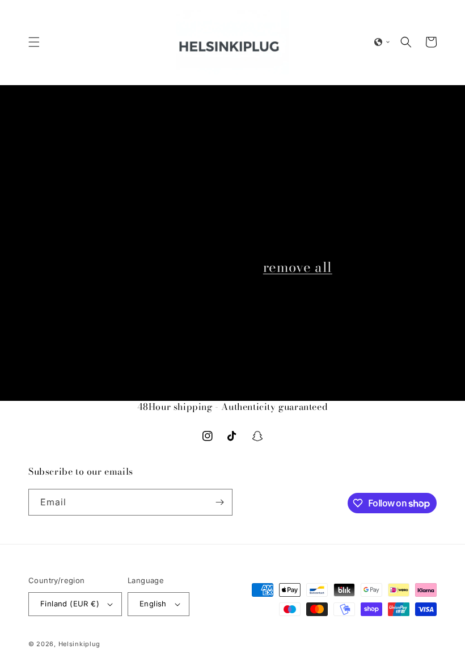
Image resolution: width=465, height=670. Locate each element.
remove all (297, 267)
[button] (34, 42)
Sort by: (260, 175)
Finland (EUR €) (69, 603)
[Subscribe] (219, 502)
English (153, 603)
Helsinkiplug (79, 644)
